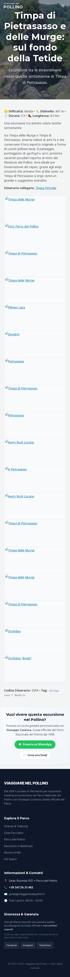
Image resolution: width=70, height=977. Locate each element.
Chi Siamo (10, 859)
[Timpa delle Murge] (35, 209)
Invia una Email (35, 755)
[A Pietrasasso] (35, 479)
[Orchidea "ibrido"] (35, 668)
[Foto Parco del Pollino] (35, 236)
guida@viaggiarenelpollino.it (27, 894)
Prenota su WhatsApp (35, 744)
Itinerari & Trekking (16, 826)
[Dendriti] (35, 344)
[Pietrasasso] (35, 371)
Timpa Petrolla (46, 188)
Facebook (11, 945)
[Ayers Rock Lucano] (35, 452)
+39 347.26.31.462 (21, 887)
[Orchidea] (35, 641)
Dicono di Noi (12, 852)
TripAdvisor (45, 945)
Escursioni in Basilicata (18, 846)
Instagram (28, 945)
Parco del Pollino (14, 839)
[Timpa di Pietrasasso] (35, 263)
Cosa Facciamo (13, 833)
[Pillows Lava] (35, 317)
